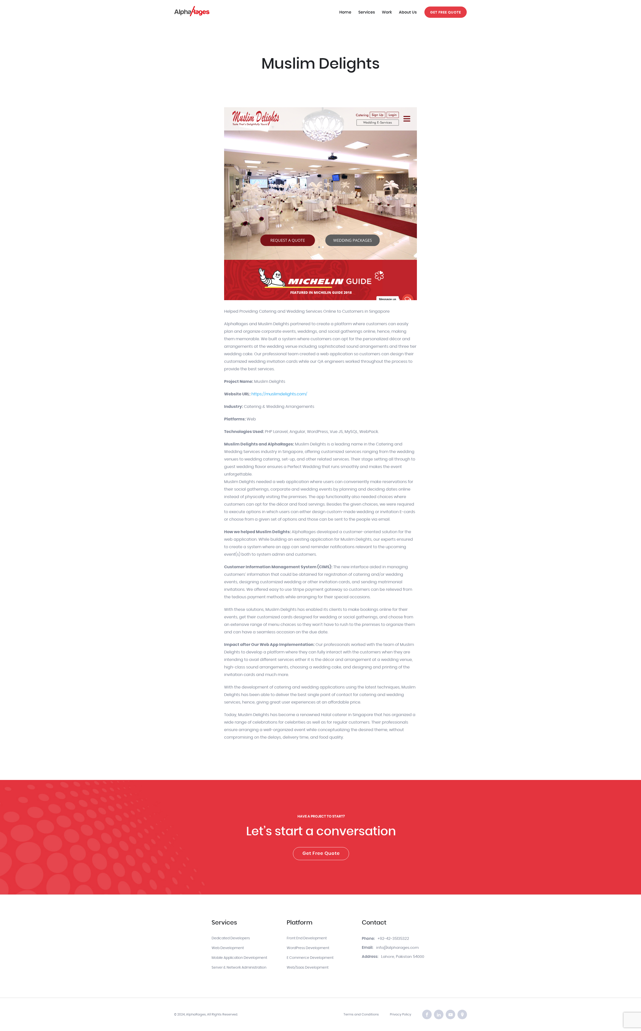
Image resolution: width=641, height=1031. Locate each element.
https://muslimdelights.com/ (279, 394)
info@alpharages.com (397, 948)
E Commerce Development (310, 958)
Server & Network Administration (239, 967)
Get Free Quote (321, 853)
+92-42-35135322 (393, 939)
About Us (408, 12)
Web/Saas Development (308, 967)
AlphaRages (196, 1014)
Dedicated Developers (231, 938)
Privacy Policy (400, 1014)
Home (345, 12)
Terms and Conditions (361, 1014)
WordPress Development (308, 948)
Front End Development (307, 938)
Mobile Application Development (239, 958)
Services (366, 12)
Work (387, 12)
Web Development (228, 948)
